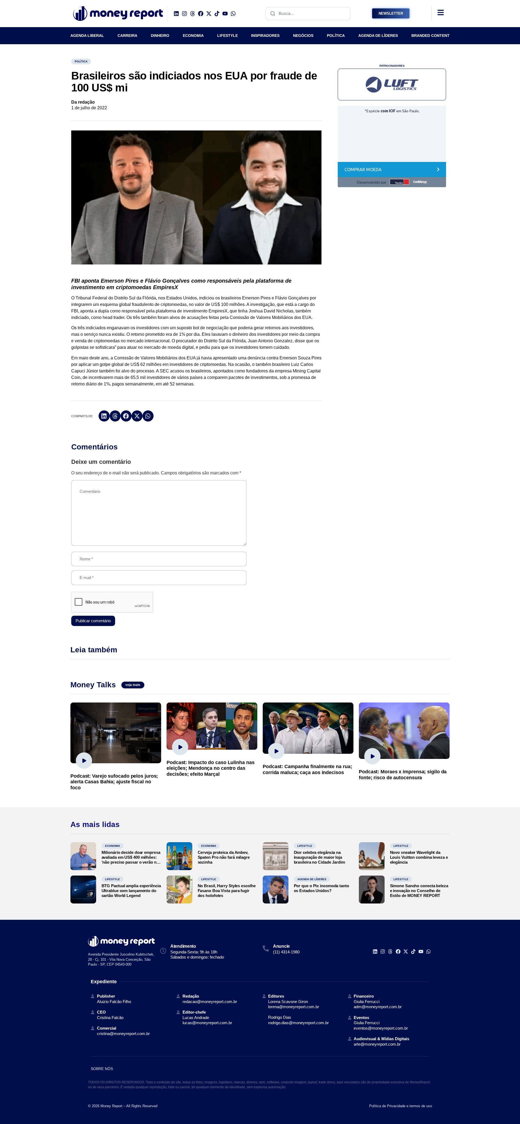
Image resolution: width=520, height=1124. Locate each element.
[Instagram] (184, 13)
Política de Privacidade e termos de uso (400, 1106)
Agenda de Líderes (311, 879)
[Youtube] (225, 13)
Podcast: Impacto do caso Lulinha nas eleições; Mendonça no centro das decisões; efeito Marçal (210, 768)
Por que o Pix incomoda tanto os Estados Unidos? (321, 888)
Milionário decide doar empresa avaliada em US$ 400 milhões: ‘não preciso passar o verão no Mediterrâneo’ (131, 859)
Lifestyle (304, 845)
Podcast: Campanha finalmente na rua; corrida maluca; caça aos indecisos (307, 769)
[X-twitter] (209, 13)
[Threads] (192, 13)
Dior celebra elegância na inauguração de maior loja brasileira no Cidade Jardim (319, 857)
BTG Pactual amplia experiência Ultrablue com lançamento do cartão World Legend (131, 890)
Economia (112, 845)
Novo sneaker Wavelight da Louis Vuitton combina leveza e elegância (419, 857)
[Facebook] (200, 13)
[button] (104, 416)
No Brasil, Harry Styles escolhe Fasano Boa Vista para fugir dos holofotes (227, 890)
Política (81, 61)
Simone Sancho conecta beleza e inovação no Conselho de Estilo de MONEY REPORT (419, 890)
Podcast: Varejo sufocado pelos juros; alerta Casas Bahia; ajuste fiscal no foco (114, 781)
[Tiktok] (217, 13)
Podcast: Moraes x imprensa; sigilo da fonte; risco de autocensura (403, 774)
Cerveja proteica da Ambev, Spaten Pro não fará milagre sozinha (224, 857)
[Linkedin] (176, 13)
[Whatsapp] (233, 13)
